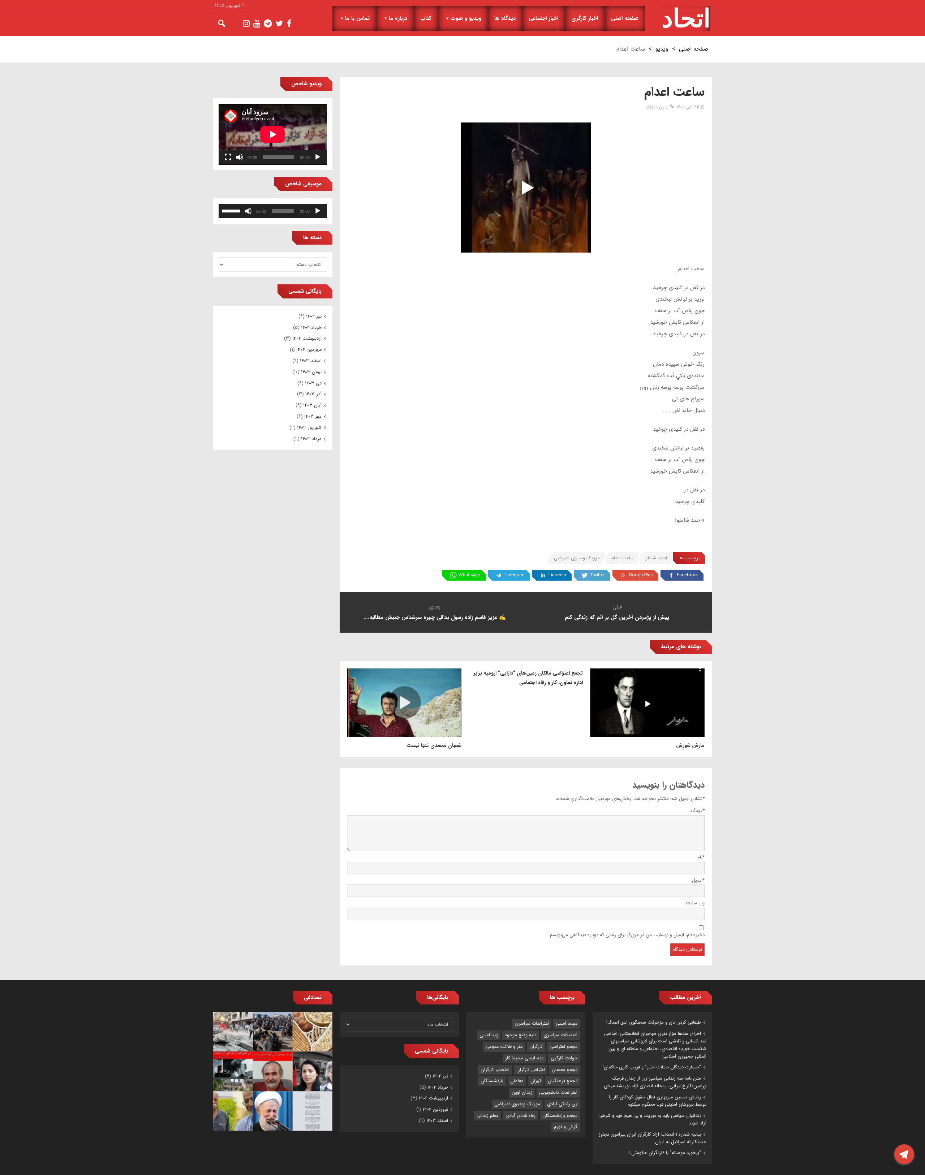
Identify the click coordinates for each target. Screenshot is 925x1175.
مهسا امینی (566, 1023)
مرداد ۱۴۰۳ (311, 439)
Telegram (514, 575)
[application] (273, 134)
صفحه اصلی (624, 18)
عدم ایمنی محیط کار (524, 1058)
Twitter (597, 575)
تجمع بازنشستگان (559, 1115)
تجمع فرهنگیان (562, 1081)
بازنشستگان (492, 1081)
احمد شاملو (656, 558)
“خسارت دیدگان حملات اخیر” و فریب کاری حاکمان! (652, 1067)
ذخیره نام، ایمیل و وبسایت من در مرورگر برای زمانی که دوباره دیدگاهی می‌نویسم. (626, 935)
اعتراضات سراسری (532, 1023)
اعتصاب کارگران (495, 1069)
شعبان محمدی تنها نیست (433, 745)
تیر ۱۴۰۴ (314, 316)
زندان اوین (522, 1092)
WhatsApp (470, 575)
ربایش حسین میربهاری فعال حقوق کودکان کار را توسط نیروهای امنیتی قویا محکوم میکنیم (657, 1101)
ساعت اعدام (622, 558)
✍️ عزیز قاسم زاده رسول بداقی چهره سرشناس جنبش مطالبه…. (434, 617)
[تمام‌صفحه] (228, 157)
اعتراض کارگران (530, 1069)
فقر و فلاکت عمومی (504, 1046)
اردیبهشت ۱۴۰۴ (307, 338)
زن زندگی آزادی (562, 1104)
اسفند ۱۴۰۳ (311, 361)
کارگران (536, 1046)
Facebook (687, 575)
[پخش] (317, 157)
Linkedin (557, 575)
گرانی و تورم (565, 1127)
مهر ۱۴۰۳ (313, 416)
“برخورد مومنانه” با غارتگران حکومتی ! (665, 1153)
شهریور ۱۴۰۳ (309, 427)
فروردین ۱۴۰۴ (309, 349)
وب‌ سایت (695, 903)
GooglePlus (641, 575)
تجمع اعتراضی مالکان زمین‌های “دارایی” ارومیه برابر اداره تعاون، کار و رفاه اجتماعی (528, 678)
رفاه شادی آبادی (520, 1115)
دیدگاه (697, 810)
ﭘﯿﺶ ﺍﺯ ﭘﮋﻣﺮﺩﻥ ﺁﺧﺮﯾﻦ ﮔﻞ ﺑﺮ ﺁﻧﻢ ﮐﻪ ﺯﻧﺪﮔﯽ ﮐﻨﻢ (617, 617)
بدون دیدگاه (657, 107)
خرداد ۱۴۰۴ (311, 327)
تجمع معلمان (564, 1069)
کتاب (425, 18)
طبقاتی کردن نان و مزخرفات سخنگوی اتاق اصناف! (653, 1022)
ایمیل (698, 880)
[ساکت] (239, 157)
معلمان (517, 1081)
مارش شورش (690, 745)
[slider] (232, 210)
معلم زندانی (488, 1115)
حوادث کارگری (564, 1058)
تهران (535, 1081)
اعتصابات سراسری (560, 1035)
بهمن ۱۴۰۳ (311, 372)
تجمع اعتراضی (563, 1046)
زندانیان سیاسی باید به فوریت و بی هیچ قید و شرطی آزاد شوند (652, 1119)
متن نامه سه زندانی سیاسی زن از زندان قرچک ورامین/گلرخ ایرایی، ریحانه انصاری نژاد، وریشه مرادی (655, 1082)
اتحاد (686, 18)
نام (701, 857)
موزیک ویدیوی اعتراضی (577, 558)
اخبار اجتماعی (543, 18)
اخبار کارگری (584, 18)
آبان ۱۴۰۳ (312, 405)
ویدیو (661, 48)
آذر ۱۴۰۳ (313, 394)
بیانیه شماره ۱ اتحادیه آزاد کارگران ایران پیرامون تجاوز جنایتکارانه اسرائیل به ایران (652, 1138)
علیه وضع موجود (521, 1035)
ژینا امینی (488, 1035)
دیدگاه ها (505, 18)
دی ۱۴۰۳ (313, 383)
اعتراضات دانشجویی (558, 1092)
